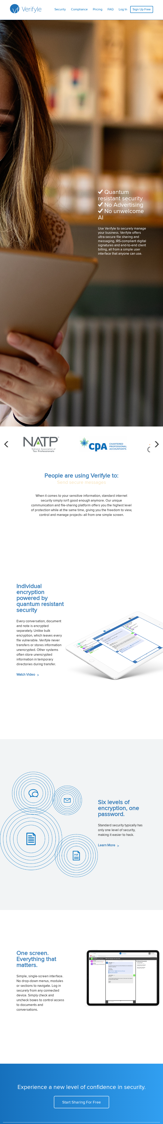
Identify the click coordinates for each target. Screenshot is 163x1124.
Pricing (97, 9)
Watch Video (27, 674)
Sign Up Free (142, 9)
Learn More (108, 845)
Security (60, 9)
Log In (123, 9)
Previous (6, 444)
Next (156, 444)
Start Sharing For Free (81, 1102)
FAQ (111, 9)
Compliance (79, 9)
